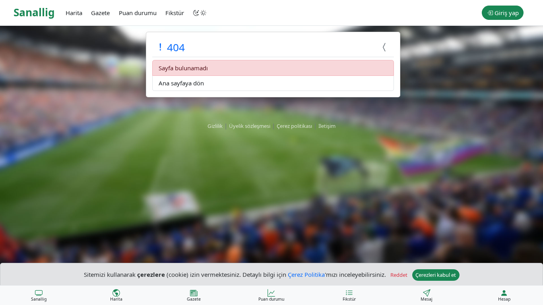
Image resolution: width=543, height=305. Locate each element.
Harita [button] (74, 13)
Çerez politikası (294, 125)
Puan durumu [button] (138, 13)
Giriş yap (506, 13)
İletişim (326, 125)
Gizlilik (215, 125)
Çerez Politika (306, 274)
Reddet (398, 274)
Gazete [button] (100, 13)
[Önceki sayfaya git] (385, 47)
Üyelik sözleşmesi (249, 125)
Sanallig (34, 12)
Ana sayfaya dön (181, 83)
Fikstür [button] (174, 13)
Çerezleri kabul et (435, 274)
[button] (200, 12)
